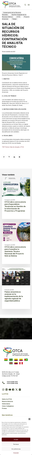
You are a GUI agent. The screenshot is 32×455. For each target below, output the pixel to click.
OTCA (18, 17)
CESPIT (7, 270)
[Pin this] (20, 157)
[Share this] (4, 157)
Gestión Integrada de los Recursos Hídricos (14, 16)
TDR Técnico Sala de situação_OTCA (13, 147)
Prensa (4, 408)
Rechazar (16, 444)
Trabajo (14, 19)
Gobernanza (6, 404)
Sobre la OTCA (7, 399)
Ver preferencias (16, 449)
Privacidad (16, 452)
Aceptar (16, 439)
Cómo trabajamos (8, 406)
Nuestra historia (7, 401)
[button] (29, 419)
